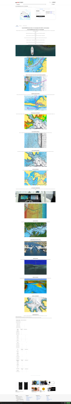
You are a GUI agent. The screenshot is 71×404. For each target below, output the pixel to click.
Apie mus (47, 396)
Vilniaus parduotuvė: (48, 11)
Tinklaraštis (48, 400)
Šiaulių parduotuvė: (48, 12)
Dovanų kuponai (27, 398)
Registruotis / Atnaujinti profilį (39, 396)
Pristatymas (48, 398)
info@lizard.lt (53, 2)
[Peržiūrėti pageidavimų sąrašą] (49, 2)
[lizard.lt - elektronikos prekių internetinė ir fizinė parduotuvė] (19, 2)
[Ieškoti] (45, 4)
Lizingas (27, 396)
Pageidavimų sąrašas (38, 398)
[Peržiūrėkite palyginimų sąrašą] (50, 2)
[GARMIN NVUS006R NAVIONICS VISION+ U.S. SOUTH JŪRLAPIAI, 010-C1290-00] (25, 14)
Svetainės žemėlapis (28, 400)
